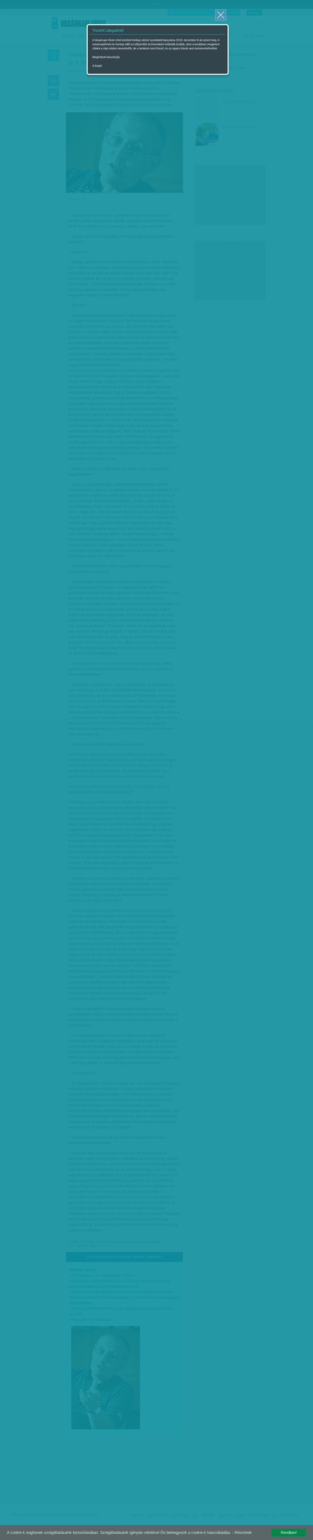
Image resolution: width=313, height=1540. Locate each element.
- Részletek (242, 1532)
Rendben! (289, 1532)
